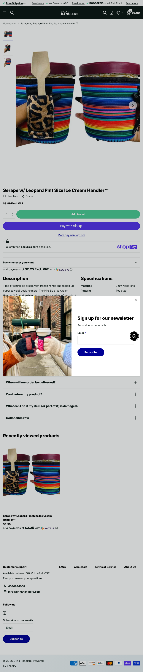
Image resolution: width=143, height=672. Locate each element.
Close (136, 300)
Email (81, 332)
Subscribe (90, 352)
